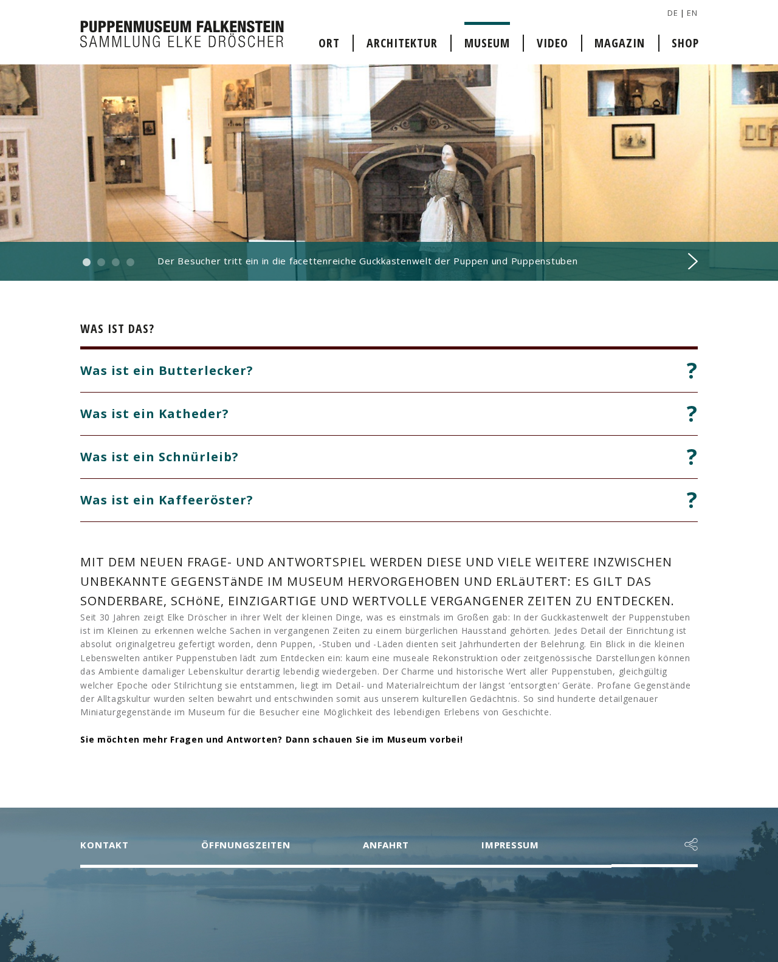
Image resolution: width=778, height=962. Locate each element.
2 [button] (101, 262)
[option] (389, 172)
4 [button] (130, 262)
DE (672, 12)
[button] (691, 844)
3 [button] (115, 262)
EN (692, 12)
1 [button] (86, 262)
